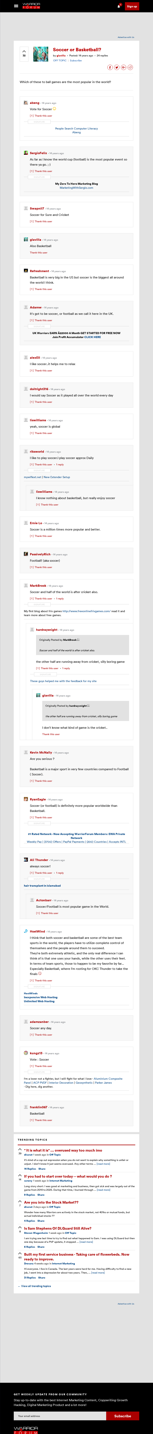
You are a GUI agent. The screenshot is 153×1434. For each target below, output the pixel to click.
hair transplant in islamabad (42, 885)
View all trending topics (34, 1286)
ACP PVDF (40, 1082)
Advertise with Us (126, 37)
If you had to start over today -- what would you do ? (68, 1176)
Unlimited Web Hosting (39, 1001)
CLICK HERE (92, 337)
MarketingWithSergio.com (76, 187)
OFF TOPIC (60, 60)
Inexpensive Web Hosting (41, 997)
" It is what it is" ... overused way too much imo (63, 1150)
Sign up (132, 6)
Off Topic (55, 1155)
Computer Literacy (86, 128)
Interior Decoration (61, 1082)
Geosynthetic (84, 1082)
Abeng (76, 132)
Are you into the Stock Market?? (51, 1202)
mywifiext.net (32, 477)
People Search (64, 128)
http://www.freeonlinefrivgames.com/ (87, 611)
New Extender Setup (57, 477)
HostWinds (31, 993)
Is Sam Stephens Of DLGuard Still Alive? (57, 1228)
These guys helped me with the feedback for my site (63, 681)
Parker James (103, 1082)
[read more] (103, 1163)
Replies (30, 1169)
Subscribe (76, 60)
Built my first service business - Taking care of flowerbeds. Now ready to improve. (76, 1256)
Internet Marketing (60, 1181)
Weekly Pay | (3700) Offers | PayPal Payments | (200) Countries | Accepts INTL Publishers (76, 839)
